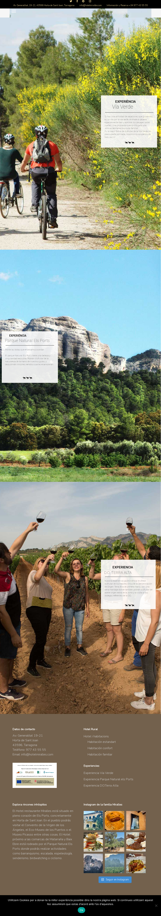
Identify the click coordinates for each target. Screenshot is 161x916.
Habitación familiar (100, 754)
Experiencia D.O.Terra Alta (101, 785)
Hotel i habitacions (96, 736)
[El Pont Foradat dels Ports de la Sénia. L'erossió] (93, 863)
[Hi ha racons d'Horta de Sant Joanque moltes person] (93, 820)
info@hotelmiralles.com (37, 754)
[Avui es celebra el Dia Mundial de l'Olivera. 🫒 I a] (114, 842)
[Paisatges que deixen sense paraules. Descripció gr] (114, 863)
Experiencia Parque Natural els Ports (108, 779)
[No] (156, 906)
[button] (14, 11)
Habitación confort (100, 748)
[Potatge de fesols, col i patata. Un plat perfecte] (114, 820)
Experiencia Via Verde (98, 773)
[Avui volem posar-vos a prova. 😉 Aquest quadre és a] (136, 820)
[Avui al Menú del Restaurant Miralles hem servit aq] (93, 842)
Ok (81, 910)
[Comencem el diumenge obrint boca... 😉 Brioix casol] (136, 863)
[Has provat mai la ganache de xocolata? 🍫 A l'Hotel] (136, 842)
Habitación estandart (102, 742)
